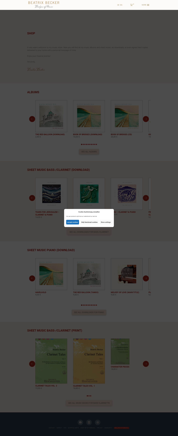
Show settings (106, 222)
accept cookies (72, 222)
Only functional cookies (89, 222)
